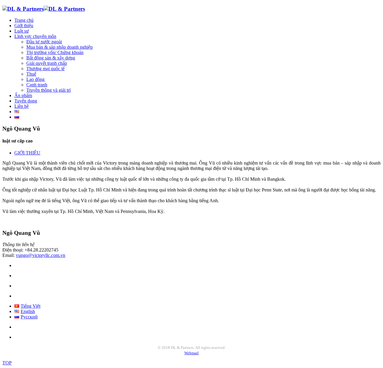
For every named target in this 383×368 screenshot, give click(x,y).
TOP (7, 362)
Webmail (191, 353)
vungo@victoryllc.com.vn (40, 255)
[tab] (27, 152)
